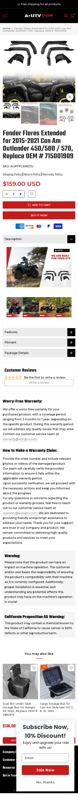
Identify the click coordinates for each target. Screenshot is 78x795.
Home (6, 28)
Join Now (45, 770)
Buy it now (39, 215)
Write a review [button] (39, 382)
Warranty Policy (52, 174)
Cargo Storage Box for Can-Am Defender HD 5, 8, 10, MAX (56, 707)
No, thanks (45, 782)
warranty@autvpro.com (20, 439)
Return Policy (32, 174)
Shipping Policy (12, 174)
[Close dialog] (71, 723)
